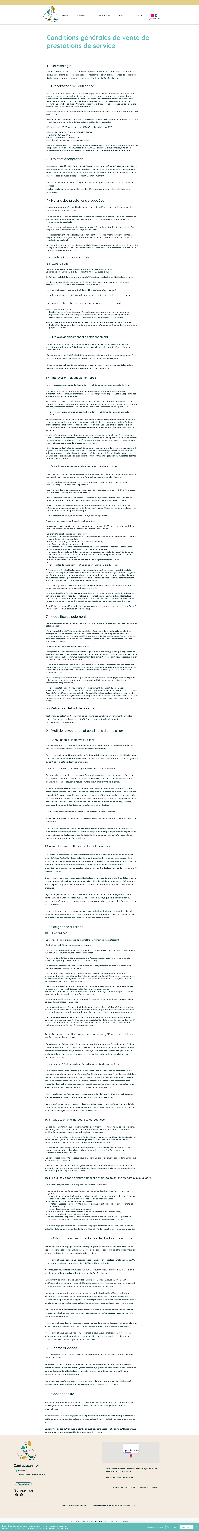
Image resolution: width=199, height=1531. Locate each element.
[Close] (196, 1527)
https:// (63, 140)
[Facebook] (156, 15)
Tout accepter (186, 1527)
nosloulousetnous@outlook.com (69, 137)
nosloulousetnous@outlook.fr (32, 1474)
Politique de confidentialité (58, 1528)
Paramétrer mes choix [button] (155, 1527)
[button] (106, 15)
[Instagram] (152, 15)
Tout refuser (171, 1527)
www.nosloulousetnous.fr (78, 140)
